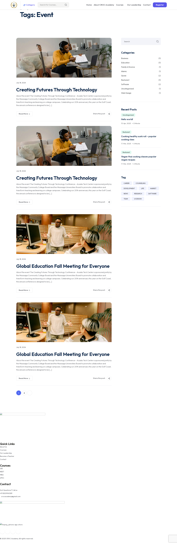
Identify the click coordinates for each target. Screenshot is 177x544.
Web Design (141, 93)
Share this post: (99, 113)
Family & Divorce (141, 67)
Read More (23, 114)
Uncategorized (141, 88)
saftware (152, 194)
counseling (141, 183)
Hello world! (127, 119)
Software (141, 84)
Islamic (141, 71)
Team (126, 199)
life (142, 188)
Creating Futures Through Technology (56, 90)
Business (141, 58)
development (129, 188)
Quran (141, 75)
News (126, 194)
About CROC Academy (104, 5)
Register (160, 5)
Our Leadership (134, 5)
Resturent (141, 80)
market (153, 188)
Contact (147, 5)
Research (138, 194)
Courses (119, 5)
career (126, 183)
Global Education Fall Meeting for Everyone (63, 266)
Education (141, 62)
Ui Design (138, 199)
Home (89, 5)
